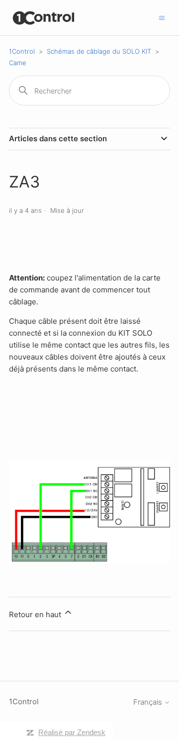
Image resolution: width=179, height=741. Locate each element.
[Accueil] (44, 17)
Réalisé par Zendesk (71, 732)
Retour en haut (36, 614)
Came (17, 63)
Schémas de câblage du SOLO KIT (99, 51)
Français (148, 702)
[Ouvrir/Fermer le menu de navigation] (162, 17)
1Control (22, 51)
